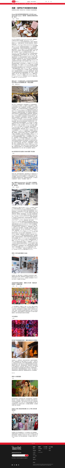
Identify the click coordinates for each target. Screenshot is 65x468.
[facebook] (12, 464)
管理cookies (34, 459)
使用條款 (34, 457)
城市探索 (28, 1)
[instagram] (18, 464)
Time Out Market (40, 452)
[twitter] (14, 464)
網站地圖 (34, 462)
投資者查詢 (34, 450)
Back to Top (33, 443)
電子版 (50, 450)
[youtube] (16, 464)
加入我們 (34, 452)
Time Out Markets (33, 1)
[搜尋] (48, 1)
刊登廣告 (39, 450)
